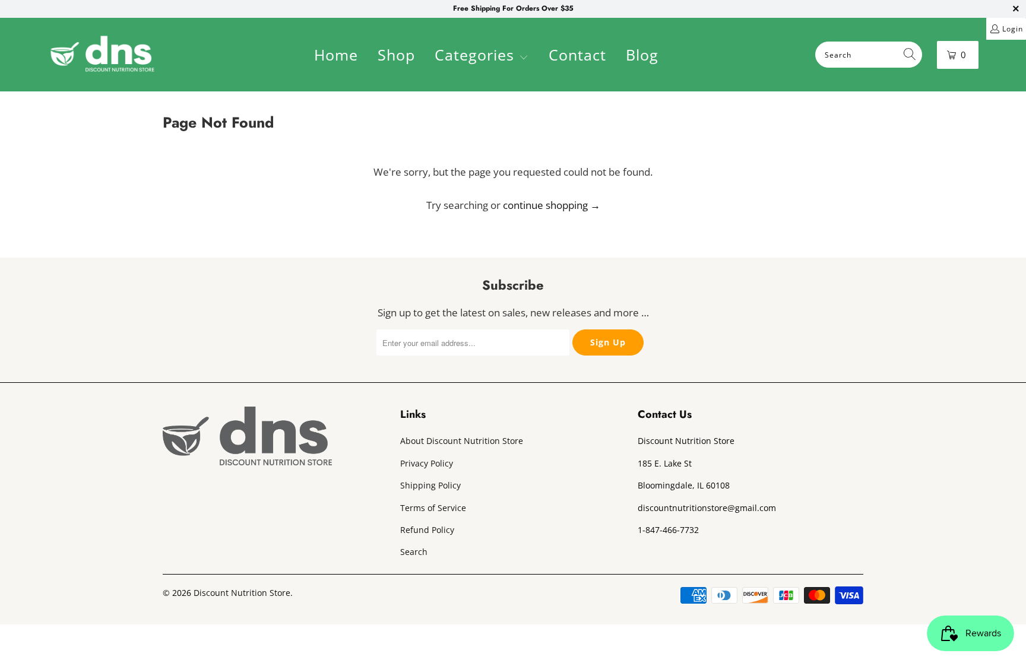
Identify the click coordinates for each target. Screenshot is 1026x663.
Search (414, 551)
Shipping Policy (430, 485)
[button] (481, 56)
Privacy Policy (426, 463)
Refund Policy (427, 529)
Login (1012, 29)
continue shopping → (551, 205)
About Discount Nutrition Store (461, 440)
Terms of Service (433, 507)
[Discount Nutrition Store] (102, 55)
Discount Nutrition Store (242, 592)
